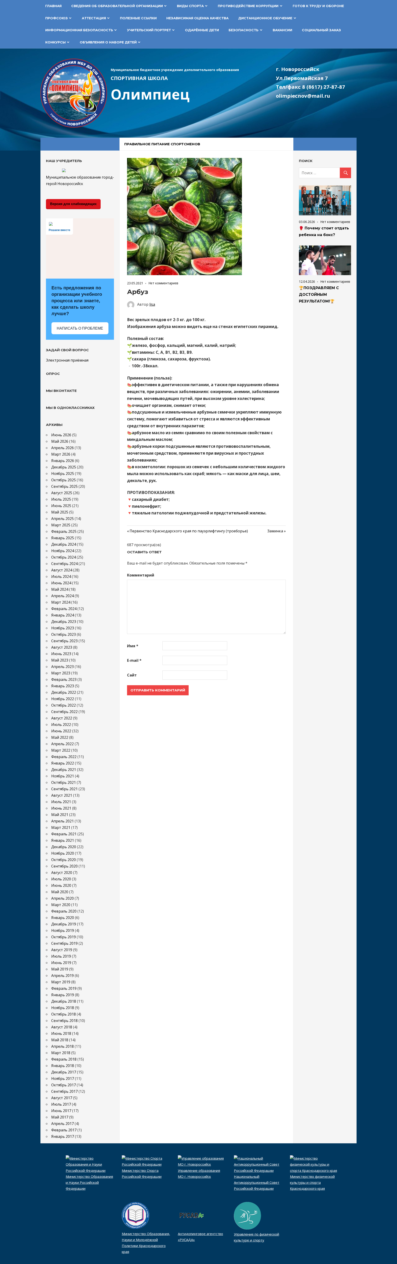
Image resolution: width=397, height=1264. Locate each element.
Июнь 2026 (61, 434)
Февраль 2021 (64, 833)
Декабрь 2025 (63, 467)
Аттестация (94, 18)
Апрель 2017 (62, 1123)
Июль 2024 (61, 576)
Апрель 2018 (62, 1046)
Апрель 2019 (62, 975)
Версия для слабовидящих (73, 204)
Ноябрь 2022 (62, 698)
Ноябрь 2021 (62, 776)
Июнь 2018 (61, 1033)
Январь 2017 (62, 1136)
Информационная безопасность (79, 30)
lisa (152, 304)
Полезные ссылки (138, 18)
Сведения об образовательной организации (117, 6)
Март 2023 (60, 673)
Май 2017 (59, 1117)
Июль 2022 (61, 724)
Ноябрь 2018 (62, 1007)
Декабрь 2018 (63, 1001)
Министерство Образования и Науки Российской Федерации (89, 1182)
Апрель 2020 (62, 898)
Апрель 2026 (62, 447)
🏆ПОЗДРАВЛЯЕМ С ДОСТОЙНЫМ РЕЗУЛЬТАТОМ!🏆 (319, 294)
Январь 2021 (62, 840)
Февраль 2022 (64, 756)
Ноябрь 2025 (62, 473)
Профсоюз (56, 18)
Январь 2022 (62, 763)
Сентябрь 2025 (64, 486)
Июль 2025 (61, 499)
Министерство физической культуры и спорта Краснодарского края (312, 1182)
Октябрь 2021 (63, 782)
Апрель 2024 (62, 595)
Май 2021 (59, 814)
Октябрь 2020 (63, 859)
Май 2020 (59, 891)
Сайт (132, 675)
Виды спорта (190, 6)
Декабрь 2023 (63, 621)
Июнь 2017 (61, 1110)
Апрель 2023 (62, 666)
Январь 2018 (62, 1065)
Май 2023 (59, 660)
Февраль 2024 (64, 608)
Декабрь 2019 (63, 924)
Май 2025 (59, 512)
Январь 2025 (62, 537)
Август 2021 (61, 795)
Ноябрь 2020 (62, 853)
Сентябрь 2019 (64, 943)
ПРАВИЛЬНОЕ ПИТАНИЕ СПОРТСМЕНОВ (162, 144)
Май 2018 (59, 1039)
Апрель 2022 (62, 743)
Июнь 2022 (61, 730)
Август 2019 (61, 949)
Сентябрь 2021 (64, 788)
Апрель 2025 (62, 518)
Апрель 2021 (62, 821)
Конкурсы (55, 42)
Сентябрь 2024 (64, 563)
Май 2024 (59, 589)
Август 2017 (61, 1097)
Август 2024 (61, 570)
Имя (132, 645)
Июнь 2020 (61, 885)
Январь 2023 (62, 685)
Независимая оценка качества (197, 18)
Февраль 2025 (64, 531)
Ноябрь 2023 (62, 628)
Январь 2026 (62, 460)
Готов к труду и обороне (318, 6)
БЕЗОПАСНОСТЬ (243, 30)
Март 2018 (60, 1052)
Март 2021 (60, 827)
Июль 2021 (61, 801)
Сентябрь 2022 (64, 711)
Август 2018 (61, 1027)
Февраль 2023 (64, 679)
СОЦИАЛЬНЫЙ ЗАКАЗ (321, 30)
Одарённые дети (202, 30)
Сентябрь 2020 (64, 866)
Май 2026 (59, 441)
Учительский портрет (149, 30)
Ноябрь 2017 (62, 1078)
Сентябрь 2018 (64, 1020)
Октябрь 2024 (63, 557)
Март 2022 (60, 750)
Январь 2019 (62, 994)
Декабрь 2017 (63, 1072)
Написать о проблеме (80, 328)
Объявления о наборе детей (108, 42)
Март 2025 (60, 525)
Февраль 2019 (64, 988)
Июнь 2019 (61, 962)
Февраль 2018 (64, 1059)
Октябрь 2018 (63, 1014)
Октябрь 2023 (63, 634)
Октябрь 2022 (63, 705)
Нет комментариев (163, 283)
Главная (53, 6)
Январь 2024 (62, 615)
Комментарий (140, 575)
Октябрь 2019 (63, 936)
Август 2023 (61, 647)
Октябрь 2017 (63, 1084)
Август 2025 (61, 492)
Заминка (276, 531)
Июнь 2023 (61, 653)
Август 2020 (61, 872)
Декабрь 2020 (63, 846)
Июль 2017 (61, 1104)
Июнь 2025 (61, 505)
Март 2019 (60, 981)
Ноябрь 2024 (62, 550)
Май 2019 (59, 969)
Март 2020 (60, 904)
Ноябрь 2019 (62, 930)
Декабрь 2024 (63, 544)
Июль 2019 (61, 956)
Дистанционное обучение (265, 18)
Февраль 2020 (64, 911)
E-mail (134, 660)
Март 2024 (60, 602)
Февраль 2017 (64, 1130)
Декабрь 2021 (63, 769)
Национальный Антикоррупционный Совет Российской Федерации (256, 1182)
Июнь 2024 (61, 582)
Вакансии (282, 30)
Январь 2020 (62, 917)
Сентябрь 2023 (64, 640)
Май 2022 (59, 737)
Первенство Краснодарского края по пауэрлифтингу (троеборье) (189, 531)
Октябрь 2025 (63, 479)
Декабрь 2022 (63, 692)
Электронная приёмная (67, 360)
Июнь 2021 (61, 808)
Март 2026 (60, 454)
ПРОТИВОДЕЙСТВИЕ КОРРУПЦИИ (248, 6)
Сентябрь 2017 (64, 1091)
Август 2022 (61, 718)
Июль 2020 (61, 879)
